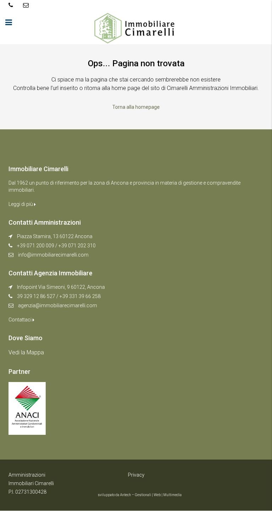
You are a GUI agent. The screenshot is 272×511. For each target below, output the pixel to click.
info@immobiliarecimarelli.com (53, 255)
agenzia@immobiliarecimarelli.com (57, 305)
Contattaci (20, 319)
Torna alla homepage (136, 107)
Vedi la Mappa (26, 352)
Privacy (136, 475)
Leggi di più (21, 204)
